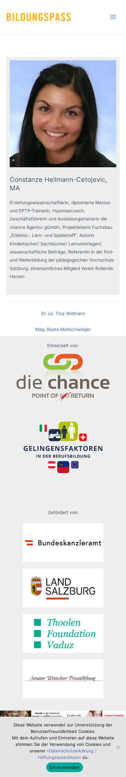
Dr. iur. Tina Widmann (63, 313)
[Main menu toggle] (113, 17)
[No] (118, 747)
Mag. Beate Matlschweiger (63, 329)
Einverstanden (64, 767)
